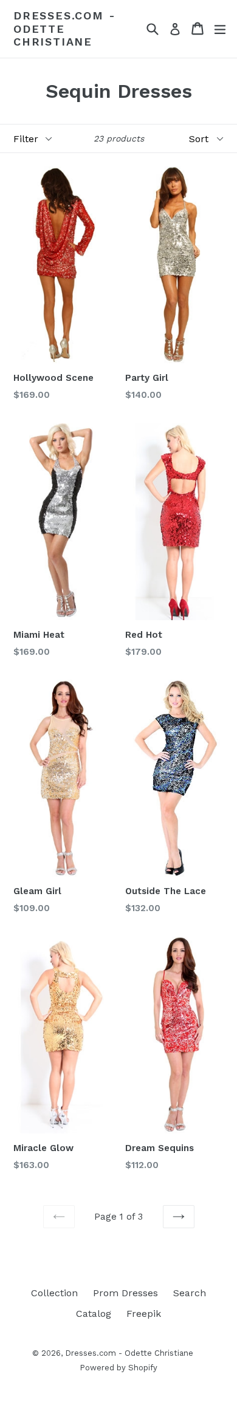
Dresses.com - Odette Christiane (64, 28)
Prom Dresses (125, 1293)
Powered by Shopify (118, 1367)
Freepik (143, 1313)
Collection (54, 1293)
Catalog (93, 1313)
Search (189, 1293)
